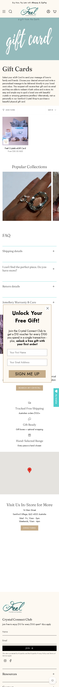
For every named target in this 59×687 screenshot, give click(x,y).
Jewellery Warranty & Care (19, 302)
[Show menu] (4, 11)
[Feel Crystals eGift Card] (15, 131)
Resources (9, 674)
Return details (11, 286)
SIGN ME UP (27, 374)
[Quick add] (6, 141)
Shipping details (12, 251)
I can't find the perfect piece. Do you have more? (24, 268)
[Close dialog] (47, 308)
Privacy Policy (41, 653)
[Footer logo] (13, 607)
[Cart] (55, 11)
